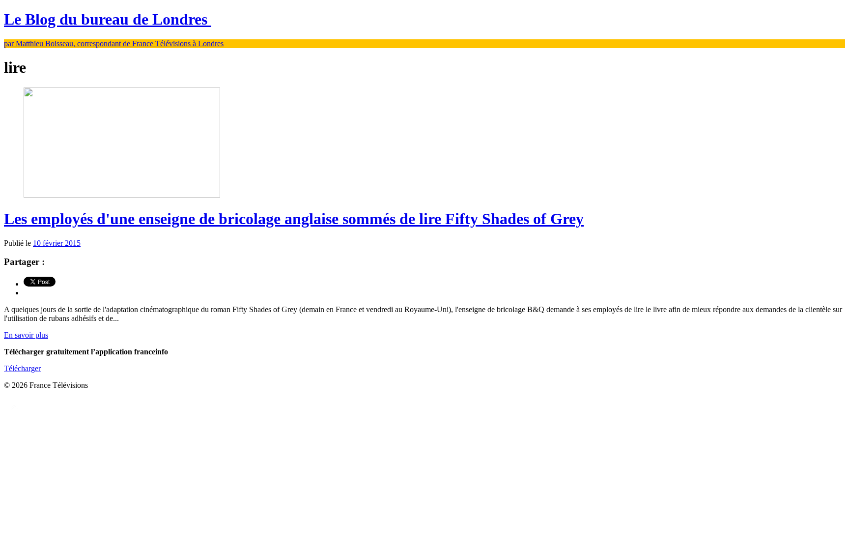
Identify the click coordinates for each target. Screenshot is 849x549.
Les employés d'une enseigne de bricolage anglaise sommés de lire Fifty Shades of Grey (294, 219)
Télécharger (22, 368)
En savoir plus (26, 335)
